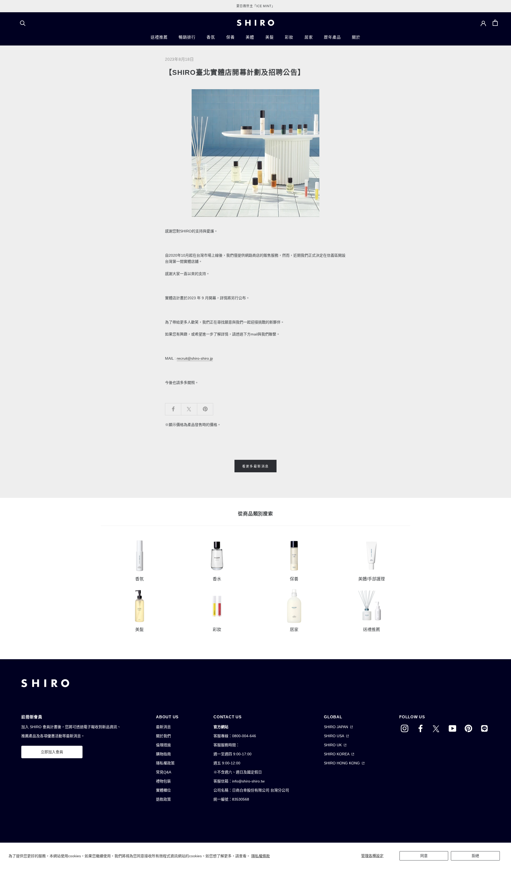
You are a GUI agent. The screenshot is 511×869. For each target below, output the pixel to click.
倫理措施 (163, 745)
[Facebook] (420, 728)
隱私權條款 (260, 856)
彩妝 (289, 37)
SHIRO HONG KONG (342, 763)
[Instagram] (404, 728)
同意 (424, 856)
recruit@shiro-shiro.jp (195, 358)
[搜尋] (23, 23)
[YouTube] (452, 728)
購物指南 (163, 754)
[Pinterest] (468, 728)
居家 (308, 37)
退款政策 (163, 799)
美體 (250, 37)
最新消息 (163, 727)
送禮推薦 (159, 37)
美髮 (269, 37)
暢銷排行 (187, 37)
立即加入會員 (52, 752)
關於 (356, 37)
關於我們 (163, 736)
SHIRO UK (333, 745)
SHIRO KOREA (336, 754)
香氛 (211, 37)
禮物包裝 (163, 781)
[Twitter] (436, 728)
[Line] (484, 728)
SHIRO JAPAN (336, 727)
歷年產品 (332, 37)
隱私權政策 (165, 763)
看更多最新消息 (255, 466)
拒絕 (475, 856)
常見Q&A (163, 772)
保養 (230, 37)
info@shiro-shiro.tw (248, 781)
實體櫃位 (163, 790)
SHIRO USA (334, 736)
